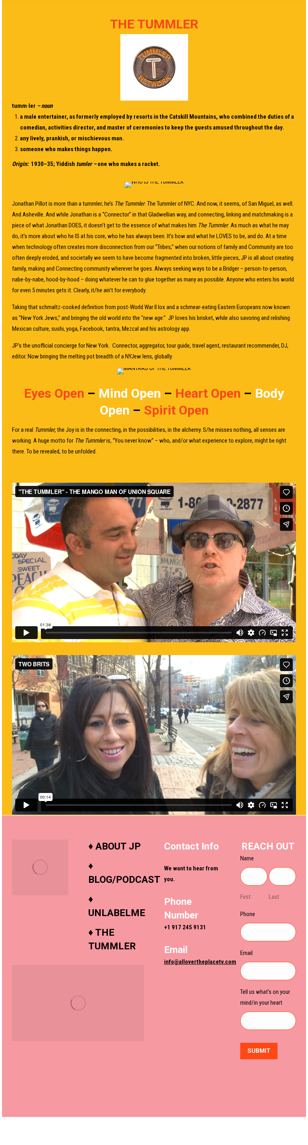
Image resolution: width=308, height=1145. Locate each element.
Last (274, 896)
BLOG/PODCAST (124, 879)
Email (246, 953)
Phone (247, 914)
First (245, 896)
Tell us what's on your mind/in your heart (265, 997)
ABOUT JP (118, 846)
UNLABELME (116, 912)
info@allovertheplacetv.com (200, 961)
